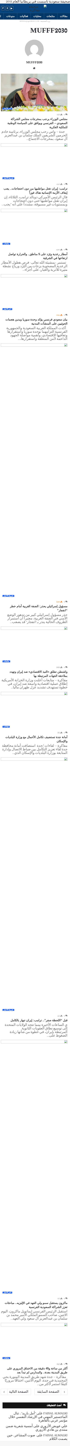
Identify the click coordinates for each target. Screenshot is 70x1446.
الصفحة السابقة (48, 1392)
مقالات (63, 16)
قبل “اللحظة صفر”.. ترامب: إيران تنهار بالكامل (39, 1020)
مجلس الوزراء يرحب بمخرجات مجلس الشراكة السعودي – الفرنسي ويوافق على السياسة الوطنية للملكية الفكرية (37, 123)
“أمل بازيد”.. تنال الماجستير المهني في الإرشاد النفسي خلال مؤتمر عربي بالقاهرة (37, 1417)
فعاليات (24, 16)
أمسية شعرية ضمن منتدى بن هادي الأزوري (36, 1428)
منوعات (10, 16)
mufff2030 (34, 62)
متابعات (51, 16)
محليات (37, 16)
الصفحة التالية (18, 1392)
